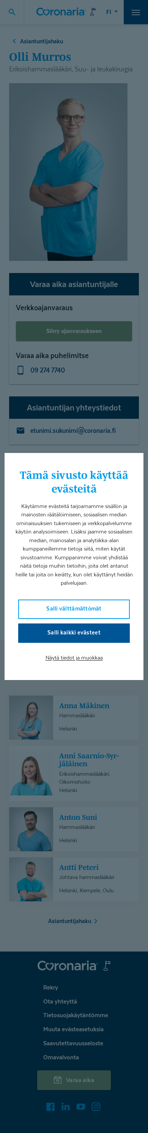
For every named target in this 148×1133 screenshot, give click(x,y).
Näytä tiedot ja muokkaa (74, 657)
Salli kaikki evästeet (74, 632)
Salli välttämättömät (73, 608)
